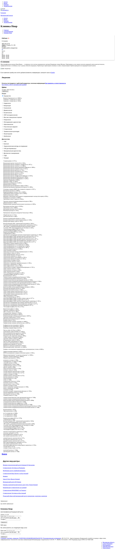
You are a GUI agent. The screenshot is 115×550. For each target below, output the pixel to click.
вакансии (15, 538)
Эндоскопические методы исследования (15, 146)
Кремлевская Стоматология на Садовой (14, 487)
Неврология (7, 119)
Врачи (5, 3)
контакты (9, 538)
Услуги (6, 2)
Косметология (8, 112)
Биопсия (6, 144)
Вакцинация (7, 105)
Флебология (7, 136)
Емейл (53, 72)
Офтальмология (8, 124)
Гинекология (7, 108)
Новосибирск (106, 548)
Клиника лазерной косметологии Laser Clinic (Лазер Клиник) (20, 484)
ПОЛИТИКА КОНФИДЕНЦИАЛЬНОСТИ (30, 538)
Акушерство (7, 96)
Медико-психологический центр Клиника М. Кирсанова (19, 465)
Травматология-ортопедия (11, 131)
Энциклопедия (8, 6)
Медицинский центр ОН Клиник (12, 482)
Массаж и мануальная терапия (13, 117)
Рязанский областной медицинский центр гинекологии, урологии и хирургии (25, 496)
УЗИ (5, 141)
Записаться (5, 91)
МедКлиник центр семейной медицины (14, 470)
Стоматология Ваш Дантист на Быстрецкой (15, 473)
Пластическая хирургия (10, 126)
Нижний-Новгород (108, 546)
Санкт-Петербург (107, 543)
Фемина (5, 476)
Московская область (108, 542)
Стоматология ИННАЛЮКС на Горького (14, 490)
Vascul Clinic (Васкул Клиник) (11, 479)
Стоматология (8, 129)
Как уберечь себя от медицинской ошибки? (14, 84)
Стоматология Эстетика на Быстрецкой (14, 493)
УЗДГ (5, 155)
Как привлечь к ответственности (55, 83)
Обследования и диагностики (12, 122)
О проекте (3, 538)
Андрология (7, 103)
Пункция (6, 158)
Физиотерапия (8, 134)
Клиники (6, 4)
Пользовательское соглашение (52, 538)
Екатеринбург (107, 545)
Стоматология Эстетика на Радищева (14, 468)
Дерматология (8, 110)
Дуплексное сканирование (11, 153)
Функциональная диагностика (12, 151)
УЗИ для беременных (10, 148)
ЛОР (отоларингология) (10, 115)
